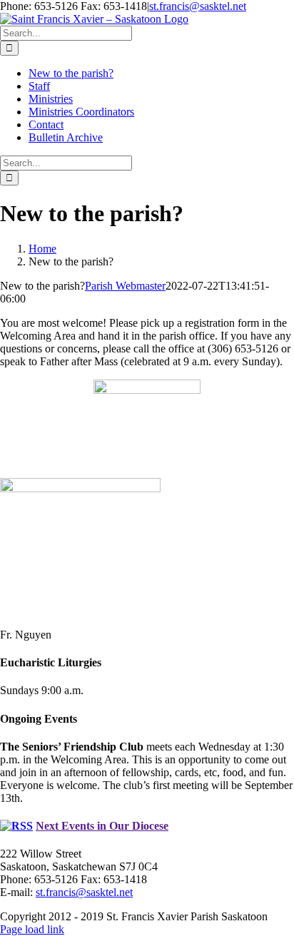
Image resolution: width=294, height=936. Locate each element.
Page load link (32, 929)
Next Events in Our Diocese (102, 826)
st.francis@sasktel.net (197, 6)
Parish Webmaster (125, 286)
